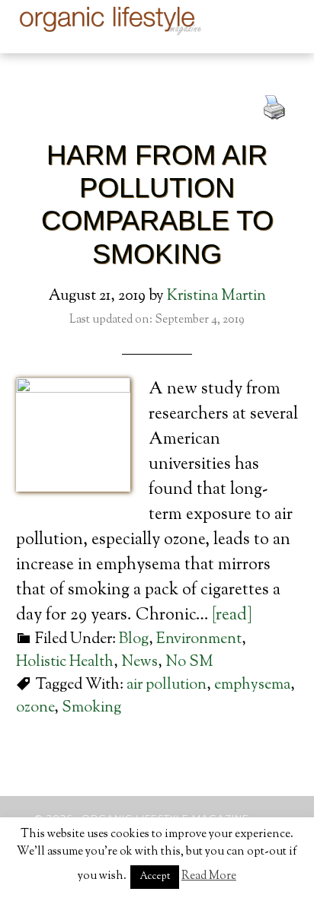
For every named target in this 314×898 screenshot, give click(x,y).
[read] (232, 615)
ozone (35, 708)
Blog (134, 640)
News (139, 662)
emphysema (252, 685)
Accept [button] (154, 877)
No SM (189, 662)
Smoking (91, 708)
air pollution (167, 685)
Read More (208, 876)
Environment (199, 640)
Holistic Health (65, 662)
